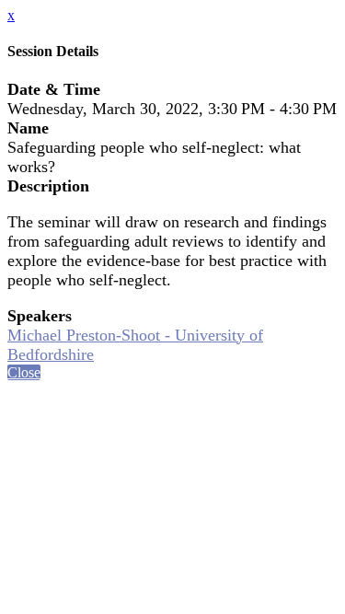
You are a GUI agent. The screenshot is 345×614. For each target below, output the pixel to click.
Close (23, 372)
